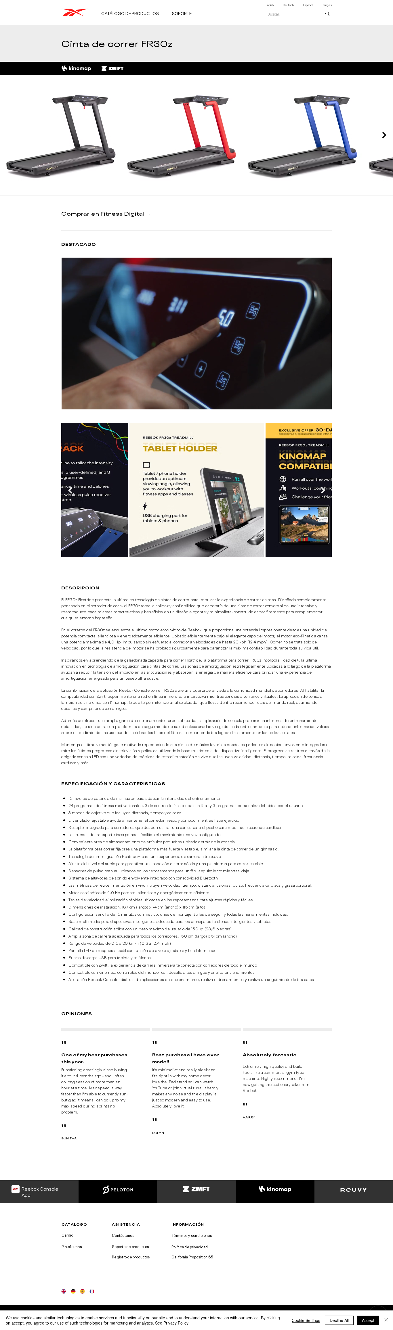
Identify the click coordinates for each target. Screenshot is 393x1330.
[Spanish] (82, 1291)
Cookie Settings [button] (306, 1320)
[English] (63, 1291)
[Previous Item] (70, 490)
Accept (368, 1320)
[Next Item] (384, 135)
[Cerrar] (386, 1320)
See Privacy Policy (171, 1323)
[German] (73, 1291)
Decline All (339, 1320)
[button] (134, 10)
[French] (92, 1291)
